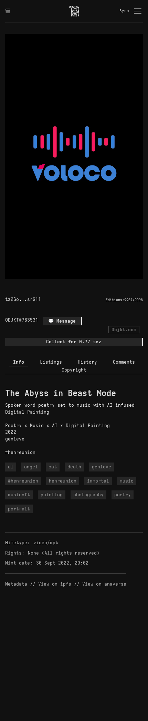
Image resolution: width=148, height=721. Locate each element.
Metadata (16, 584)
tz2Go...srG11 (23, 299)
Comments (124, 362)
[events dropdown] (8, 11)
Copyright (74, 370)
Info (18, 362)
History (87, 362)
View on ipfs (54, 584)
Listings (51, 362)
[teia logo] (74, 11)
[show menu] (138, 11)
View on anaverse (104, 584)
